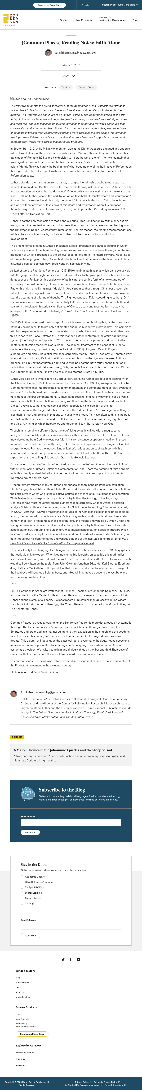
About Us (20, 992)
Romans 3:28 (35, 158)
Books (18, 1014)
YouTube (78, 959)
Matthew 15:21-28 (104, 453)
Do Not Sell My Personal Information (82, 1085)
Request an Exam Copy (49, 5)
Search (137, 5)
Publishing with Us (24, 982)
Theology (65, 87)
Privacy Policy (82, 1082)
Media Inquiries (23, 997)
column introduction (92, 654)
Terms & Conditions (114, 1085)
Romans (51, 271)
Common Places (86, 87)
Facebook (78, 76)
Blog (18, 977)
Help (18, 987)
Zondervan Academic (10, 20)
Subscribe (30, 832)
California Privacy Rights (105, 1082)
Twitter (73, 76)
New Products (22, 1019)
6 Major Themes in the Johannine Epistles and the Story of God (71, 755)
